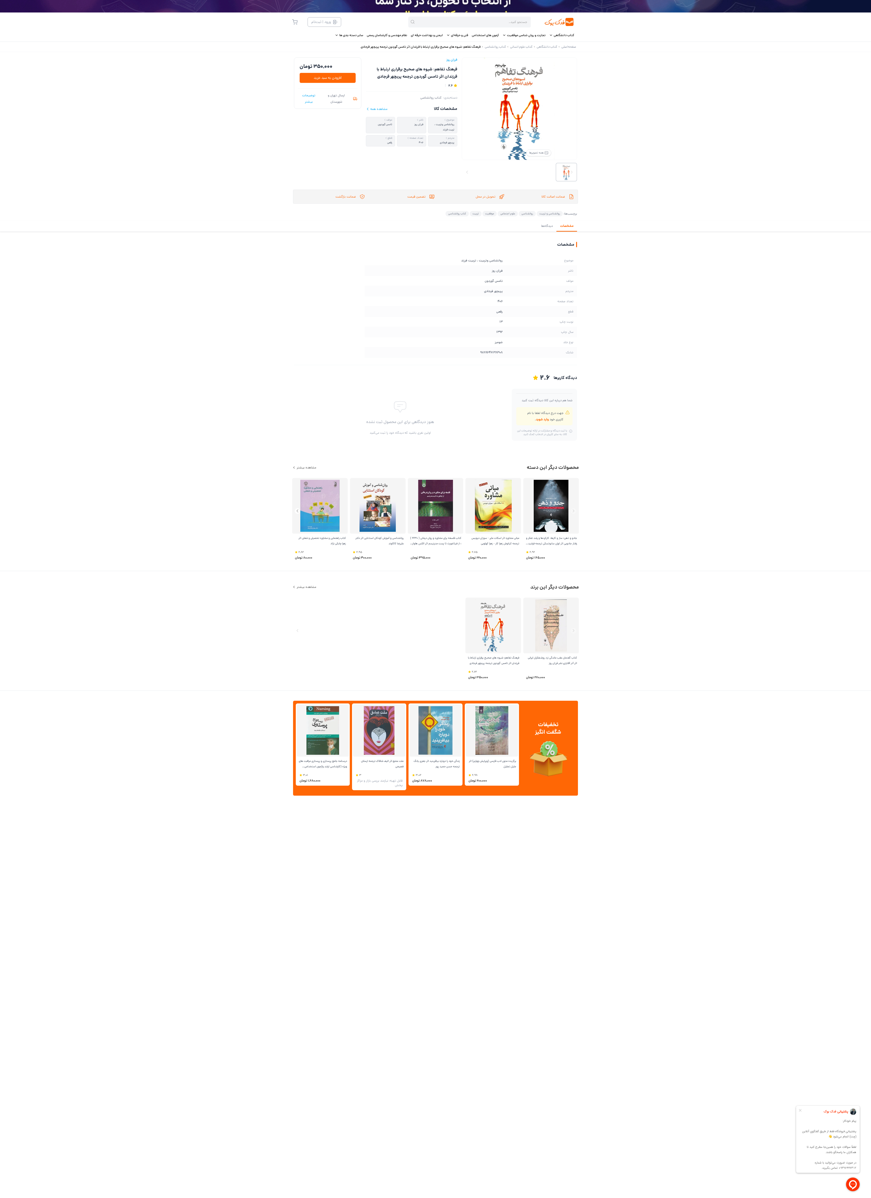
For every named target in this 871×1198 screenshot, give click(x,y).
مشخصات (566, 226)
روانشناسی (527, 213)
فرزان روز (451, 59)
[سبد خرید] (295, 22)
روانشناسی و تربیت (549, 213)
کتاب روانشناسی (431, 97)
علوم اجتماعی (507, 213)
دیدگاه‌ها (547, 226)
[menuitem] (561, 35)
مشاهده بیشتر (306, 467)
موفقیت (489, 213)
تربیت (475, 213)
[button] (297, 511)
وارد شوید (542, 419)
